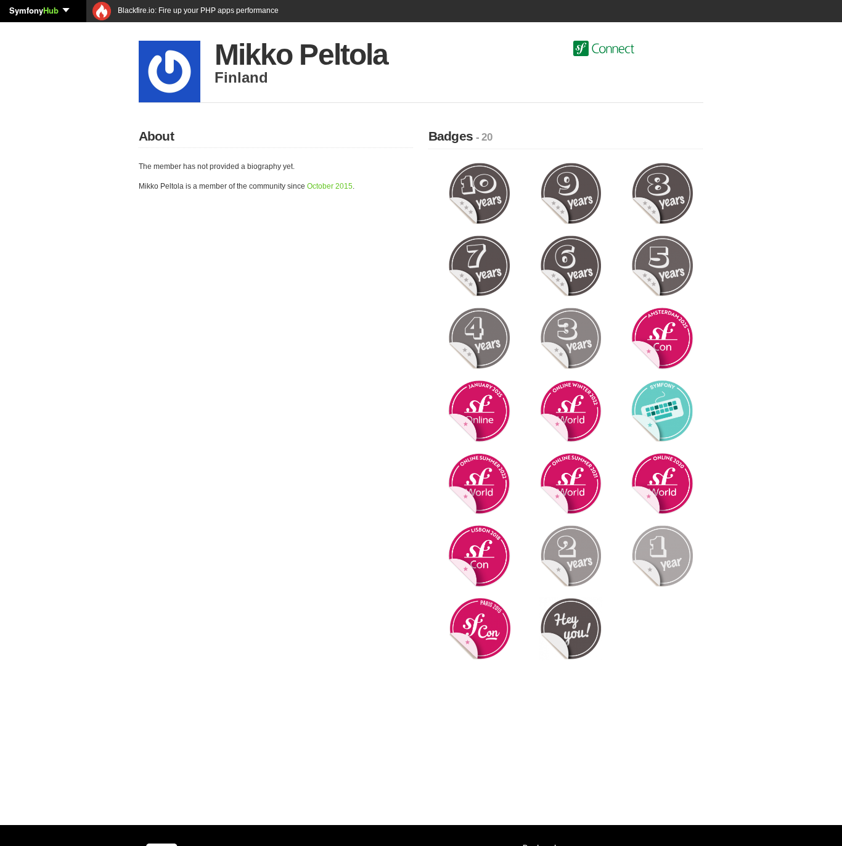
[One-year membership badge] (662, 555)
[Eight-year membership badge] (662, 193)
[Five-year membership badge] (662, 265)
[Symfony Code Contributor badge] (662, 410)
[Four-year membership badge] (479, 338)
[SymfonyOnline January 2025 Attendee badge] (479, 410)
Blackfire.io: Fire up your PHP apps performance (197, 10)
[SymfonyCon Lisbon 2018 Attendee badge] (479, 555)
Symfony (34, 10)
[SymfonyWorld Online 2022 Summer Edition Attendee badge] (479, 482)
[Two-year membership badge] (571, 555)
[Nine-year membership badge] (571, 193)
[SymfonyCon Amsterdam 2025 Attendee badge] (662, 338)
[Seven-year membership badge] (479, 265)
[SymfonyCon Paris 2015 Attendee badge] (479, 628)
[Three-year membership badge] (571, 338)
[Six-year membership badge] (571, 265)
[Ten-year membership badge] (479, 193)
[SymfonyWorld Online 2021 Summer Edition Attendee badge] (571, 482)
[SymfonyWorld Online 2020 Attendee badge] (662, 482)
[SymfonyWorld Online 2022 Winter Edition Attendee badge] (571, 410)
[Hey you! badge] (571, 628)
